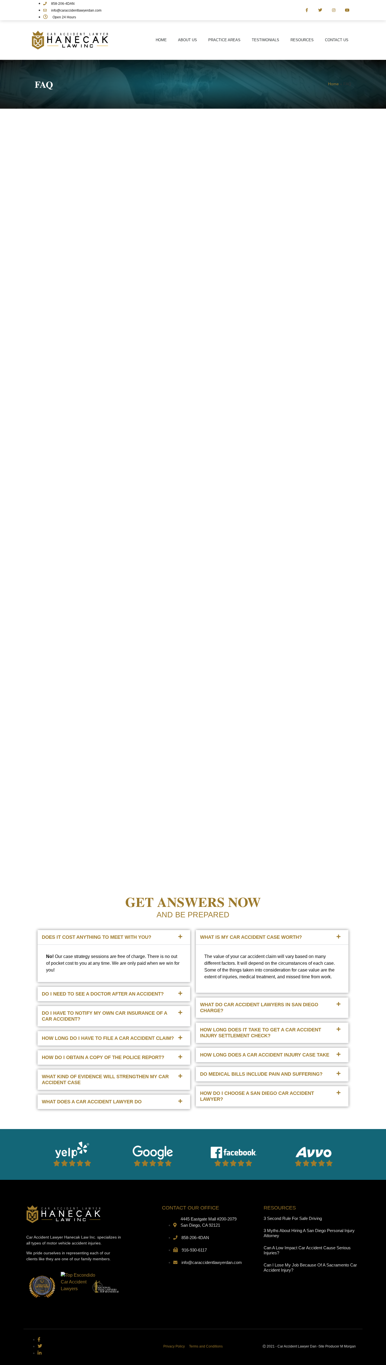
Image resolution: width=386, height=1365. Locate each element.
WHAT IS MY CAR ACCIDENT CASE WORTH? (251, 937)
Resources (302, 40)
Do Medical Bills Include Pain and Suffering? (261, 1074)
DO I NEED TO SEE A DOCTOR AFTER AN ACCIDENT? (103, 994)
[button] (114, 937)
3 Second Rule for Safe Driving (293, 1218)
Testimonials (265, 40)
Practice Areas (224, 40)
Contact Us (336, 40)
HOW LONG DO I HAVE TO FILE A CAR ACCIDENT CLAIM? (108, 1038)
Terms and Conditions (206, 1346)
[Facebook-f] (307, 10)
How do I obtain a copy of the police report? (103, 1057)
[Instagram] (334, 10)
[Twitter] (320, 10)
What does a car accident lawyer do (92, 1101)
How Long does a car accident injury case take (264, 1055)
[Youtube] (347, 10)
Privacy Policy (174, 1346)
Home (161, 40)
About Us (187, 40)
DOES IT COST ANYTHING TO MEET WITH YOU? (96, 937)
